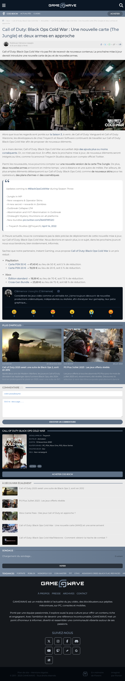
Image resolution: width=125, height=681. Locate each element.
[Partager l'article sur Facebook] (101, 44)
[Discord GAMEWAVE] (76, 641)
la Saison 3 (56, 134)
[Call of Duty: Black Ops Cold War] (14, 451)
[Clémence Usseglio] (7, 44)
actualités (25, 14)
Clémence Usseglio (26, 43)
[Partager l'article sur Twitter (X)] (105, 44)
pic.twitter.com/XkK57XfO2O (38, 220)
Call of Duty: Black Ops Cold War (25, 21)
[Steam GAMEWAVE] (67, 650)
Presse (56, 593)
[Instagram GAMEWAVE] (58, 641)
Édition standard (17, 278)
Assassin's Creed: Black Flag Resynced (101, 573)
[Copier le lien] (114, 44)
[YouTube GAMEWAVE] (49, 650)
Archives (68, 593)
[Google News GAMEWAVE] (49, 660)
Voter (62, 566)
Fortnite (21, 573)
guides (37, 14)
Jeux (8, 21)
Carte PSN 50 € (17, 264)
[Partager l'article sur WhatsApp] (109, 44)
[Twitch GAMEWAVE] (58, 650)
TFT (70, 573)
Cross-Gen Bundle (18, 282)
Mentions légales (39, 672)
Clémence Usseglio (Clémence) (33, 291)
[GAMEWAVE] (62, 5)
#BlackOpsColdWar (39, 188)
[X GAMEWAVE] (49, 641)
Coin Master (60, 573)
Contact (82, 593)
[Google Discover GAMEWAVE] (76, 650)
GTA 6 (76, 573)
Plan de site (23, 672)
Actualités (45, 21)
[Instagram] (58, 291)
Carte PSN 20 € (17, 267)
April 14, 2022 (49, 226)
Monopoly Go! (45, 573)
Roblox (31, 573)
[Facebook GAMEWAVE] (67, 641)
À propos (44, 593)
